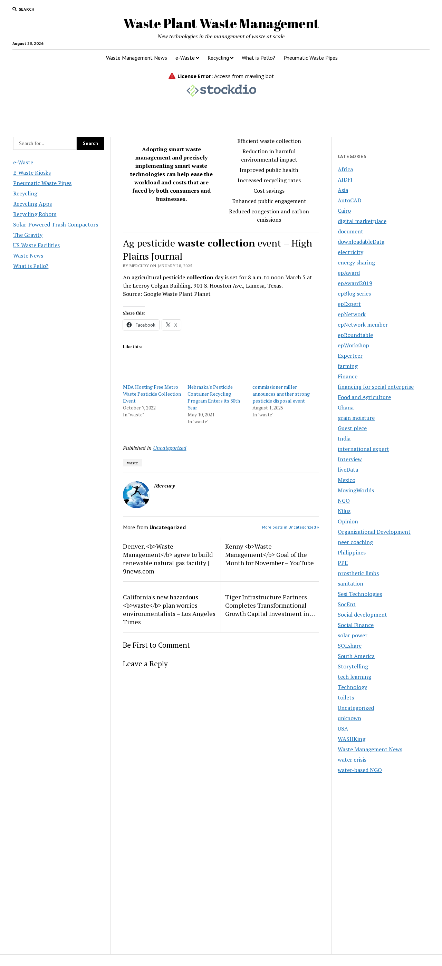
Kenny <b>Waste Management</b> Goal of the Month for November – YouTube (269, 554)
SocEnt (347, 604)
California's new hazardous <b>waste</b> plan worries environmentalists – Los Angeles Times (169, 609)
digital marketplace (362, 221)
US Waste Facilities (36, 245)
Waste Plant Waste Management (221, 23)
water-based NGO (360, 770)
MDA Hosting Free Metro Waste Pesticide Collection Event (152, 394)
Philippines (352, 552)
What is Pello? (258, 57)
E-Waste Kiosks (32, 172)
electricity (350, 252)
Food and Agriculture (364, 397)
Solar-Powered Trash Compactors (55, 224)
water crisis (352, 759)
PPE (343, 563)
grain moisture (356, 418)
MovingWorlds (356, 490)
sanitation (350, 583)
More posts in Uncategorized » (290, 527)
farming (348, 366)
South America (356, 656)
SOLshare (350, 645)
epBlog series (354, 293)
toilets (346, 697)
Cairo (344, 210)
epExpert (349, 304)
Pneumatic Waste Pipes (311, 57)
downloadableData (361, 241)
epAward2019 (355, 283)
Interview (350, 459)
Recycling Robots (34, 214)
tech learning (354, 676)
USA (343, 728)
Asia (343, 190)
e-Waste (185, 57)
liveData (348, 469)
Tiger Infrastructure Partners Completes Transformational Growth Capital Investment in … (270, 605)
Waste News (28, 255)
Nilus (344, 511)
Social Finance (356, 625)
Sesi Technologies (360, 594)
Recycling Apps (32, 203)
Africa (345, 169)
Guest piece (352, 428)
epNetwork (352, 314)
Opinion (348, 521)
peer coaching (355, 542)
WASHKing (351, 739)
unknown (349, 718)
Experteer (350, 355)
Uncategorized (169, 448)
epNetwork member (363, 324)
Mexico (346, 480)
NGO (344, 500)
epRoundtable (355, 335)
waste (132, 462)
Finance (347, 376)
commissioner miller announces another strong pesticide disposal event (281, 394)
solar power (352, 635)
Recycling (218, 57)
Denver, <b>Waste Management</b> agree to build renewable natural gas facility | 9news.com (168, 558)
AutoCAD (349, 200)
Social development (362, 614)
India (344, 438)
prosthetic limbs (358, 573)
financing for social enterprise (376, 386)
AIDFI (345, 179)
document (350, 231)
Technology (352, 687)
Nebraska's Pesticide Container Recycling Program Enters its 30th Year (214, 397)
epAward (349, 273)
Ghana (346, 407)
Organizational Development (374, 531)
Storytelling (353, 666)
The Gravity (27, 235)
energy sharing (356, 262)
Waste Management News (136, 57)
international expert (363, 449)
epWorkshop (353, 345)
